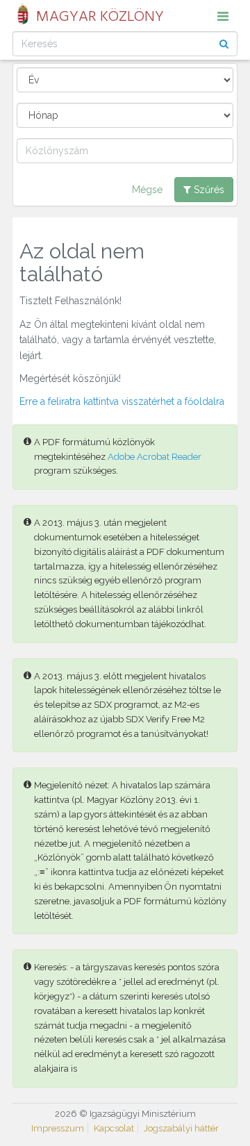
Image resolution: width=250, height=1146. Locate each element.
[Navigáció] (223, 15)
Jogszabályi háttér (181, 1128)
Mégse (147, 189)
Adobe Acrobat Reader (154, 456)
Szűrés (207, 189)
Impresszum (57, 1128)
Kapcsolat (114, 1128)
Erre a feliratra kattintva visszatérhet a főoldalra (121, 401)
